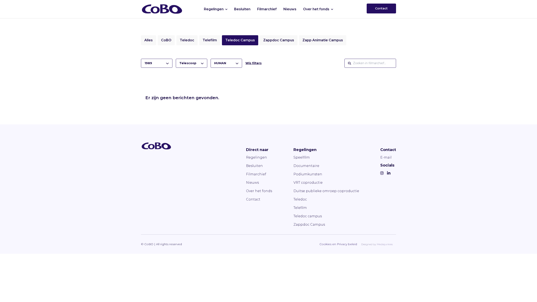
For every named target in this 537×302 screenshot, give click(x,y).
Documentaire (306, 166)
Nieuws (289, 9)
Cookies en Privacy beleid (338, 244)
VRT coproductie (308, 183)
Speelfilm (301, 157)
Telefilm (210, 40)
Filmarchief (267, 9)
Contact (381, 8)
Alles (148, 40)
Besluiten (242, 9)
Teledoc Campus (240, 40)
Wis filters (253, 63)
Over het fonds (316, 9)
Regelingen (214, 9)
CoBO (166, 40)
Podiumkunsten (307, 174)
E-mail (386, 157)
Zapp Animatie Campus (322, 40)
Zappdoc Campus (278, 40)
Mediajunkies (385, 244)
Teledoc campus (307, 216)
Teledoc (187, 40)
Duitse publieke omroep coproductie (326, 191)
